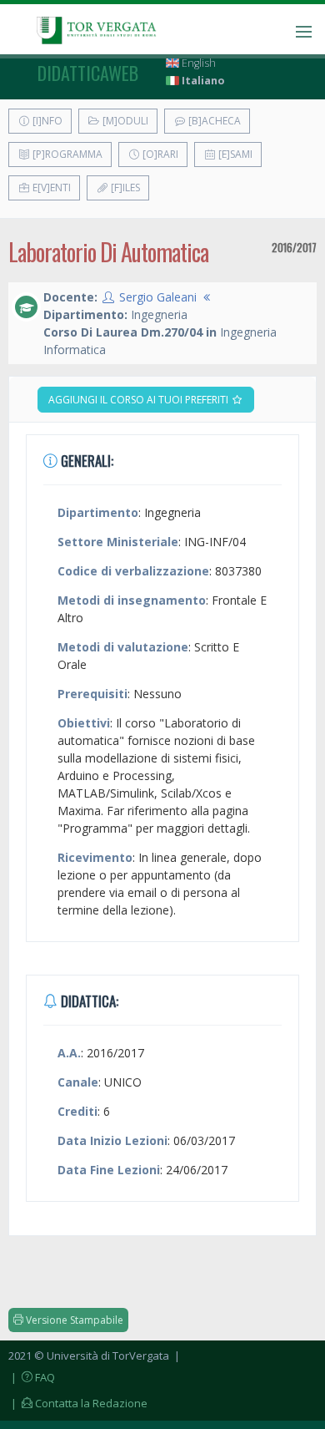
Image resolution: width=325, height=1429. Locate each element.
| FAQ (31, 1377)
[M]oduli (124, 121)
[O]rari (159, 154)
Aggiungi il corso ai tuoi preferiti (139, 400)
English (197, 63)
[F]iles (124, 187)
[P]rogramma (66, 154)
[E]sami (234, 154)
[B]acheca (213, 121)
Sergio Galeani (158, 297)
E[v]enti (50, 187)
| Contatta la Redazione (78, 1403)
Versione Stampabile (73, 1320)
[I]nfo (46, 121)
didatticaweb (88, 72)
